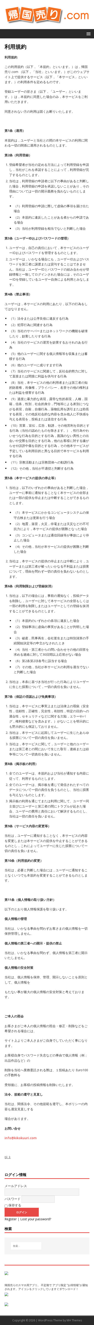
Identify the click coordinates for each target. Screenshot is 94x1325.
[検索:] (26, 1246)
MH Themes (74, 1320)
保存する (14, 1205)
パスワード (13, 1199)
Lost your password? (35, 1219)
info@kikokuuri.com (21, 1138)
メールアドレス (16, 1186)
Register (11, 1219)
